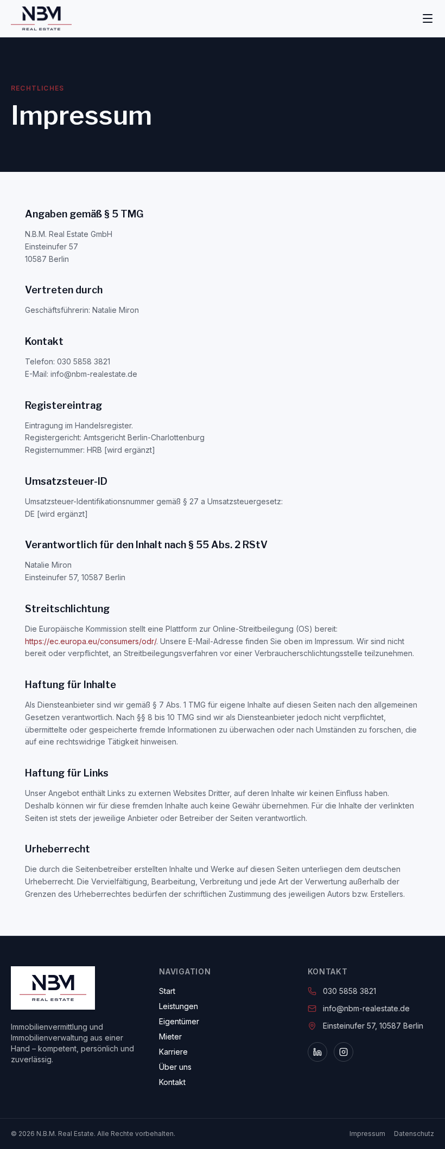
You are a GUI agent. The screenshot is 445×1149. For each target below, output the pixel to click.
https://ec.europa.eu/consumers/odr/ (90, 641)
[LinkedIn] (317, 1052)
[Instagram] (343, 1052)
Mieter (170, 1036)
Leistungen (178, 1006)
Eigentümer (179, 1021)
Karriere (173, 1051)
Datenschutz (414, 1133)
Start (167, 991)
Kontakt (172, 1082)
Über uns (175, 1066)
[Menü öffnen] (427, 18)
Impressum (367, 1133)
